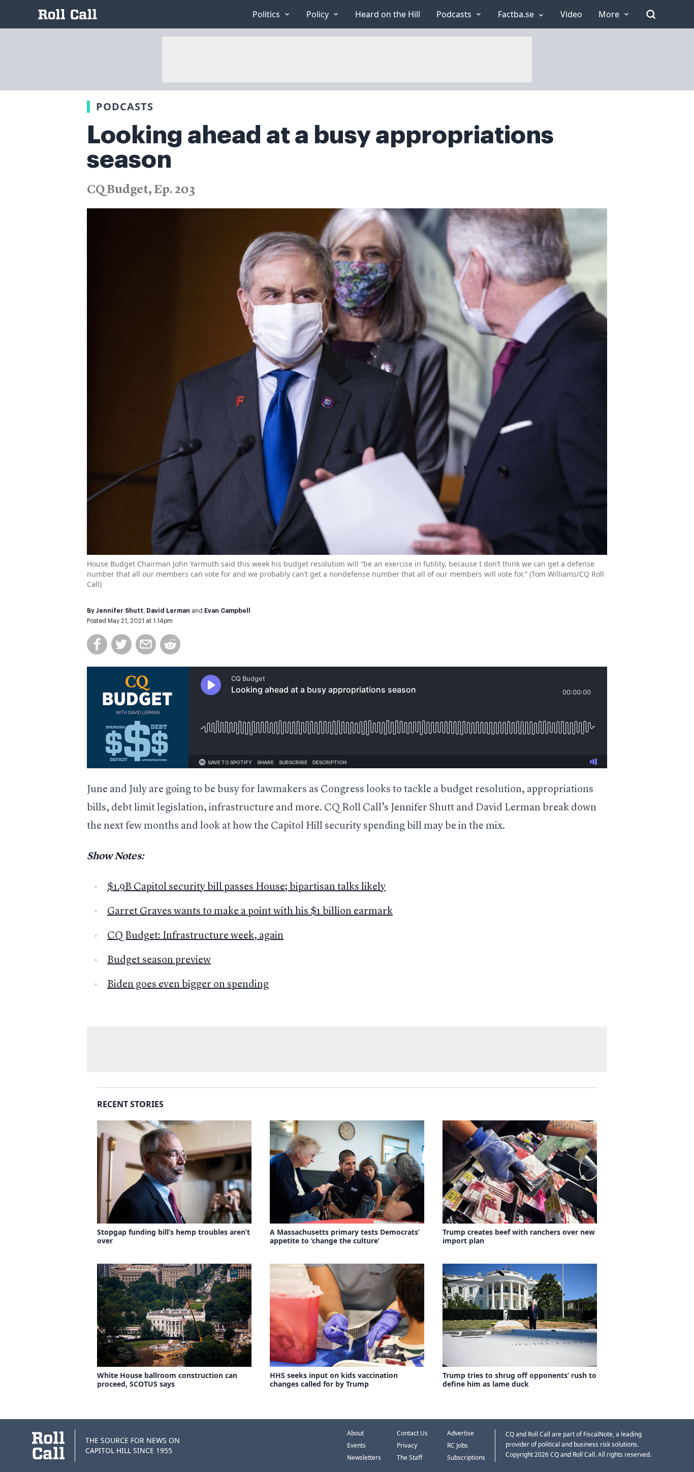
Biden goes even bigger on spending (188, 985)
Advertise (460, 1433)
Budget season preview (159, 960)
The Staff (409, 1457)
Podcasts (124, 106)
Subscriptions (466, 1457)
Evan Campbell (227, 611)
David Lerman (168, 611)
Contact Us (412, 1433)
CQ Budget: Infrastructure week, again (195, 936)
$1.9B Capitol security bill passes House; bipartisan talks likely (246, 887)
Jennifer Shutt (119, 611)
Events (356, 1445)
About (355, 1433)
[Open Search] (651, 14)
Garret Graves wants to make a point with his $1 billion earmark (250, 911)
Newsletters (364, 1457)
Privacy (407, 1445)
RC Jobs (457, 1445)
